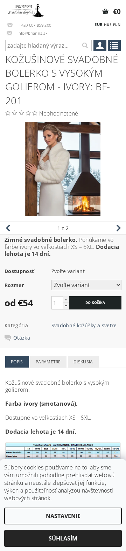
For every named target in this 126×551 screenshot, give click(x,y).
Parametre (48, 362)
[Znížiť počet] (66, 305)
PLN (116, 24)
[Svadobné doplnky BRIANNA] (25, 9)
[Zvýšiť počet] (66, 299)
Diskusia (83, 362)
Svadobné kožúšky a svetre (84, 325)
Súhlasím (63, 538)
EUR (98, 24)
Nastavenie (63, 516)
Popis (17, 362)
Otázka (21, 338)
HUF (108, 24)
